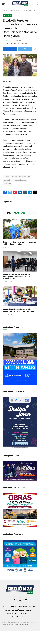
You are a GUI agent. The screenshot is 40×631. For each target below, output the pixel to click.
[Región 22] (20, 3)
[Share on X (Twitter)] (25, 49)
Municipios (7, 15)
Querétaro (7, 183)
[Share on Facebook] (10, 49)
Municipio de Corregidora (21, 176)
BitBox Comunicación (21, 624)
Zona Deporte (13, 613)
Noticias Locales (20, 180)
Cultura (29, 610)
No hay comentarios (12, 43)
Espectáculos (18, 610)
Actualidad (26, 613)
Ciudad (13, 607)
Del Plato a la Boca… (20, 616)
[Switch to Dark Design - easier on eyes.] (33, 4)
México (32, 607)
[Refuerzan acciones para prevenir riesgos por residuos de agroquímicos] (20, 229)
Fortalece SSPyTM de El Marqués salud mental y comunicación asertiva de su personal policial (17, 277)
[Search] (36, 3)
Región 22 (8, 41)
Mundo (7, 610)
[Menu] (3, 3)
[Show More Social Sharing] (35, 49)
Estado (6, 176)
